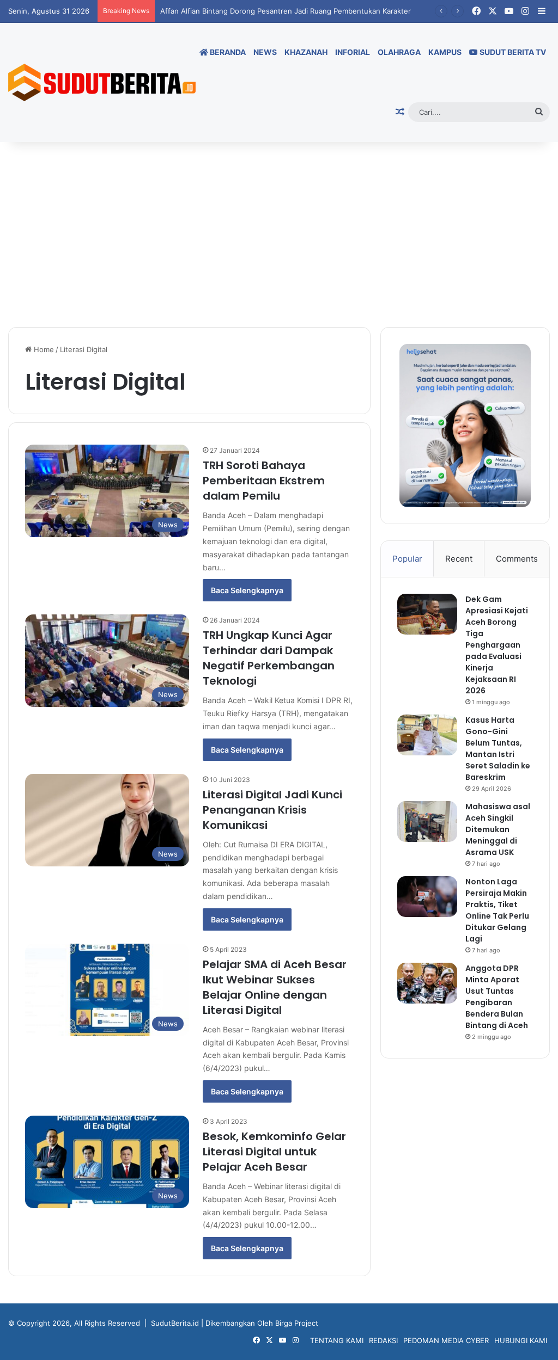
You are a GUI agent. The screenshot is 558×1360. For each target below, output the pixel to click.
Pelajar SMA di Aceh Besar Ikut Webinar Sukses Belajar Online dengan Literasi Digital (275, 987)
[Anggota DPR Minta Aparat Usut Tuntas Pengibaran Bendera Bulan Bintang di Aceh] (427, 983)
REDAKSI (383, 1340)
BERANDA (227, 52)
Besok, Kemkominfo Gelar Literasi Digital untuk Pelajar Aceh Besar (274, 1151)
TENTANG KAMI (336, 1340)
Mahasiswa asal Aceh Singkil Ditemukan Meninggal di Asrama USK (497, 829)
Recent (458, 558)
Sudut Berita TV (512, 52)
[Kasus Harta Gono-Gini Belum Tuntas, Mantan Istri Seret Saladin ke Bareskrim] (427, 735)
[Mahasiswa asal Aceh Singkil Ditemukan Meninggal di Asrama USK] (427, 821)
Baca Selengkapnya (247, 590)
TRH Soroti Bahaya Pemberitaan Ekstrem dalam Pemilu (264, 480)
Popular (407, 558)
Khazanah (305, 52)
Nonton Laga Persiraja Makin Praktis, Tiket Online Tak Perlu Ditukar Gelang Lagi (497, 910)
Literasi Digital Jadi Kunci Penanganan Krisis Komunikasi (272, 810)
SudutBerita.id (175, 1323)
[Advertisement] (279, 234)
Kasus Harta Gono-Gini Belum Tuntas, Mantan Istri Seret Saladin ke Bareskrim (497, 749)
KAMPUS (445, 52)
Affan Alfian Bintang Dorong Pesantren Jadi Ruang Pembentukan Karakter (285, 11)
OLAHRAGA (399, 52)
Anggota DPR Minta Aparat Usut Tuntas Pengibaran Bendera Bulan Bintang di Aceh (496, 997)
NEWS (265, 52)
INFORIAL (352, 52)
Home (43, 349)
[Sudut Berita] (102, 82)
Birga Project (296, 1323)
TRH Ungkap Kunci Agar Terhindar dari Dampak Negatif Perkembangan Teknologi (269, 657)
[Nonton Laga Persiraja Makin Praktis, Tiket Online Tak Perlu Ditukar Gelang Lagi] (427, 896)
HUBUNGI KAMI (520, 1340)
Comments (517, 558)
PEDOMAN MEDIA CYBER (446, 1340)
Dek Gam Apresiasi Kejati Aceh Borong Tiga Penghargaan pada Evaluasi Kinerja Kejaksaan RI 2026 (496, 645)
